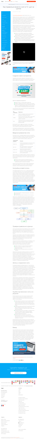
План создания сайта (4, 428)
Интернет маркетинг (4, 40)
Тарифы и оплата (4, 28)
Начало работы (4, 15)
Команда (2, 397)
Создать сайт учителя (21, 407)
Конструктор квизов (21, 402)
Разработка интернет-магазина (5, 432)
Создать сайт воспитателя (22, 409)
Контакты (19, 426)
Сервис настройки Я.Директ (22, 429)
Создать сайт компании (21, 405)
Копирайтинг (3, 38)
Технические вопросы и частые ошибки (4, 33)
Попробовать (31, 1)
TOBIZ (2, 1)
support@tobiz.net (21, 422)
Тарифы (11, 1)
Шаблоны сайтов (7, 1)
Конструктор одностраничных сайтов (23, 406)
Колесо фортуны (20, 430)
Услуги (14, 1)
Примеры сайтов (3, 423)
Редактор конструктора (3, 30)
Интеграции (3, 24)
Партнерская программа (29, 385)
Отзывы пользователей (4, 424)
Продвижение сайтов (4, 22)
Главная (9, 4)
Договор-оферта (20, 394)
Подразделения (20, 424)
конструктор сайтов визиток (18, 15)
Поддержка (2, 425)
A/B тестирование (3, 433)
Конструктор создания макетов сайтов (23, 410)
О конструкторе (3, 393)
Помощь (16, 1)
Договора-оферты (17, 437)
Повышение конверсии (3, 26)
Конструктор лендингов (21, 397)
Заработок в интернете (3, 48)
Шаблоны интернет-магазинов (5, 420)
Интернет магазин (4, 17)
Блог (2, 13)
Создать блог (20, 401)
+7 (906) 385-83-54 (21, 419)
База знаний (13, 4)
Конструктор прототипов (21, 411)
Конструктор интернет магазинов (23, 398)
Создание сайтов (4, 36)
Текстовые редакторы (4, 42)
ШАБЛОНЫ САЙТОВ (18, 373)
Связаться (19, 421)
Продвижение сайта (4, 429)
